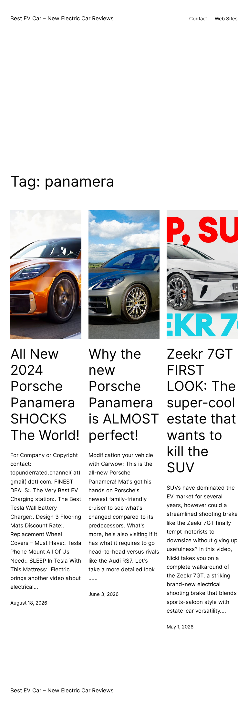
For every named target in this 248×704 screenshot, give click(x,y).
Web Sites (226, 18)
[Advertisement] (124, 100)
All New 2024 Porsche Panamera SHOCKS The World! (45, 394)
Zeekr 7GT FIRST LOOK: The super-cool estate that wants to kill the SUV (201, 411)
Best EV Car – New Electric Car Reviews (62, 18)
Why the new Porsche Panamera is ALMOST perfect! (123, 394)
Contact (198, 18)
